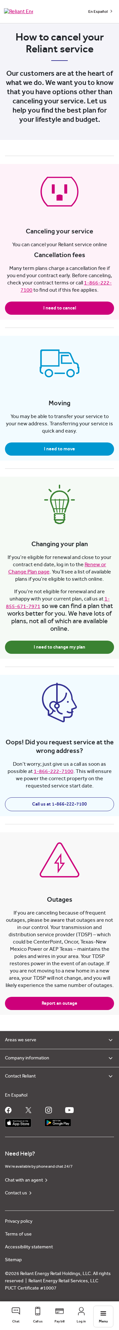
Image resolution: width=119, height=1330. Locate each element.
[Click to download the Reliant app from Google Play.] (58, 1121)
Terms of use (18, 1234)
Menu (103, 1321)
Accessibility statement (29, 1247)
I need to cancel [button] (59, 308)
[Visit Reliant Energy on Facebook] (8, 1110)
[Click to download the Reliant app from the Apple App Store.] (18, 1121)
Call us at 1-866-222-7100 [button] (59, 804)
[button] (16, 1315)
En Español (98, 11)
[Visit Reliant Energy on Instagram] (48, 1110)
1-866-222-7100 (53, 771)
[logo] (18, 11)
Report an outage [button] (59, 1003)
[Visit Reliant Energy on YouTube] (69, 1110)
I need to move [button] (59, 449)
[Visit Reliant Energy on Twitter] (28, 1110)
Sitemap (13, 1260)
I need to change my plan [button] (59, 647)
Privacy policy (18, 1221)
